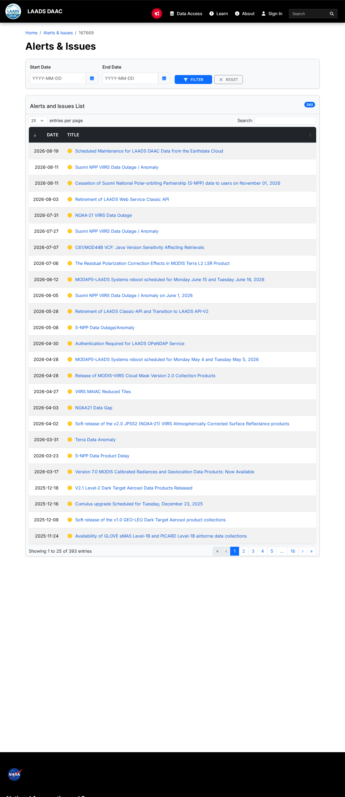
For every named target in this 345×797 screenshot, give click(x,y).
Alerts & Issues (58, 32)
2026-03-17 (46, 471)
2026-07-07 (46, 247)
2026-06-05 (45, 295)
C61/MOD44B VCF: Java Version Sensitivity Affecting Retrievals (139, 247)
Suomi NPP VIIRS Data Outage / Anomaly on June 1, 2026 (134, 295)
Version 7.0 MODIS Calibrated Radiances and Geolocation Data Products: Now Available (164, 471)
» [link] (311, 551)
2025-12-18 (46, 488)
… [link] (282, 551)
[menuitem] (157, 13)
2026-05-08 (45, 327)
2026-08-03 (45, 199)
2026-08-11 (46, 167)
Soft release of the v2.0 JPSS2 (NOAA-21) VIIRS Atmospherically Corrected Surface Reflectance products (182, 423)
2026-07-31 (46, 215)
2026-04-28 (45, 359)
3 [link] (253, 551)
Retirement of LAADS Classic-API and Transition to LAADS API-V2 (142, 311)
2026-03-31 (46, 439)
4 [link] (262, 551)
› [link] (302, 551)
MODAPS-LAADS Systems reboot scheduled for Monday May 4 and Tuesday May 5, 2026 (167, 359)
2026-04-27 (46, 391)
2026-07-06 (45, 263)
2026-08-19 (46, 151)
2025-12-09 (46, 519)
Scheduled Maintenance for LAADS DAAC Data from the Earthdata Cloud (149, 151)
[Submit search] (332, 13)
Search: (245, 120)
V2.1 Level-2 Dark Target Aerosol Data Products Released (133, 488)
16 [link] (293, 551)
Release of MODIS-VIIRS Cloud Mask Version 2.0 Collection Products (145, 375)
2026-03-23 (45, 455)
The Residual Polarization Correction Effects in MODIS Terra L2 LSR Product (152, 263)
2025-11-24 (46, 536)
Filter (196, 79)
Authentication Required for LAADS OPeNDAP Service (129, 343)
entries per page (66, 120)
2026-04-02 (45, 423)
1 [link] (235, 551)
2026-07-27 (46, 231)
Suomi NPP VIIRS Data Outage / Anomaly (116, 167)
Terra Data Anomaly (95, 439)
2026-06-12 (46, 279)
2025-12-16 (46, 503)
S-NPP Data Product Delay (102, 455)
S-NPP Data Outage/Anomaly (104, 327)
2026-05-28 (45, 311)
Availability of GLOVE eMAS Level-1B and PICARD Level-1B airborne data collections (161, 536)
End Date (111, 67)
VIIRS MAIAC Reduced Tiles (103, 391)
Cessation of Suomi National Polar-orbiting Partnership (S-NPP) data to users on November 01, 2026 (177, 183)
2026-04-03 (45, 407)
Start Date (40, 67)
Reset (231, 79)
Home (31, 32)
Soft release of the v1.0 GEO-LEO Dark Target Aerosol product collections (150, 519)
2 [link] (243, 551)
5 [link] (272, 551)
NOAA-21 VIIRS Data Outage (103, 215)
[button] (34, 134)
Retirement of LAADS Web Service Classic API (122, 199)
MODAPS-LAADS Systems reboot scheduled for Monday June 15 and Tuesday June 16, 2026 (169, 279)
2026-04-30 (45, 343)
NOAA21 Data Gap (93, 407)
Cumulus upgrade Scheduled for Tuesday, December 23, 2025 (139, 503)
